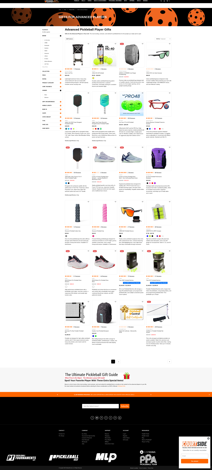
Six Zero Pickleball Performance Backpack (154, 177)
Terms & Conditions (143, 468)
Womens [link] (46, 97)
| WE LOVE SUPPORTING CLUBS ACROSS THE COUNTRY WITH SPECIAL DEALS (102, 394)
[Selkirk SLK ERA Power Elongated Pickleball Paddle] (77, 104)
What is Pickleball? (147, 439)
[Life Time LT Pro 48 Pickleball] (132, 104)
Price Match (108, 439)
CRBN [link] (45, 42)
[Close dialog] (208, 438)
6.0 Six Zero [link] (47, 40)
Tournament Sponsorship (88, 435)
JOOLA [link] (46, 56)
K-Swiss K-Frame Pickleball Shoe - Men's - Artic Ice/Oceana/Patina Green (128, 177)
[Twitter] (115, 417)
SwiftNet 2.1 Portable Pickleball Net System (154, 331)
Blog (143, 437)
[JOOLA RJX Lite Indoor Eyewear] (159, 55)
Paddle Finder (145, 433)
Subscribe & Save (109, 443)
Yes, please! (194, 461)
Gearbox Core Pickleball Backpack (100, 331)
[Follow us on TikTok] (110, 417)
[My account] (164, 0)
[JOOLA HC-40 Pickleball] (104, 55)
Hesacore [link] (46, 53)
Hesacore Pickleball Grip (98, 231)
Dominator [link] (46, 45)
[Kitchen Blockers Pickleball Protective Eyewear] (159, 104)
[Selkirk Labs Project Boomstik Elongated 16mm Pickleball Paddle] (104, 104)
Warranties (107, 437)
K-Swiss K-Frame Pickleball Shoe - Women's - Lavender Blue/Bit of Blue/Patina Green (100, 178)
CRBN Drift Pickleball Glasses (126, 231)
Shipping (107, 435)
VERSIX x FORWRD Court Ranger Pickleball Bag (127, 73)
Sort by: (158, 38)
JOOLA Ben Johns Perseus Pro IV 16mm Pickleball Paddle (73, 177)
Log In (124, 433)
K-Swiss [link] (46, 58)
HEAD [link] (45, 50)
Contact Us (62, 433)
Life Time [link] (46, 64)
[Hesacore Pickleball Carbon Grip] (77, 212)
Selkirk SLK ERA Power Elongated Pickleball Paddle (73, 123)
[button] (88, 44)
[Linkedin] (119, 417)
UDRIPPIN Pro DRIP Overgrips (153, 231)
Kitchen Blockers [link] (48, 61)
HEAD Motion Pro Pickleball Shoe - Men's (100, 281)
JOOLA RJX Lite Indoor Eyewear (154, 73)
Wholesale (84, 441)
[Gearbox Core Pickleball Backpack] (104, 312)
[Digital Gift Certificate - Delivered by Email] (132, 312)
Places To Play (145, 441)
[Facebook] (92, 417)
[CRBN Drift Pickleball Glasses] (132, 212)
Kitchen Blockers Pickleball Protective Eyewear (155, 123)
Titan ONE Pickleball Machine (126, 280)
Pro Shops (61, 435)
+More (162, 128)
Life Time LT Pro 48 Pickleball (126, 122)
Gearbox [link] (46, 48)
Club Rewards (85, 439)
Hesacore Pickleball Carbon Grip (72, 231)
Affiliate (107, 441)
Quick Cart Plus (69, 73)
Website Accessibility (134, 468)
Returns (107, 433)
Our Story (84, 433)
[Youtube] (97, 417)
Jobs (83, 443)
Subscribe (125, 406)
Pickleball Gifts (121, 386)
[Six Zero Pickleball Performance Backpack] (159, 158)
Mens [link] (45, 94)
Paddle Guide (145, 435)
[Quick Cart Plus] (77, 55)
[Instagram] (106, 417)
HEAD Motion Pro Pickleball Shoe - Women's (73, 281)
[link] (45, 66)
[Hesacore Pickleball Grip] (104, 212)
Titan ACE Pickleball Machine (153, 280)
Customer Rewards (87, 437)
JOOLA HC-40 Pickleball (98, 73)
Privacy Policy (150, 468)
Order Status (126, 437)
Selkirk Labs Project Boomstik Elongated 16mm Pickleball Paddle (100, 123)
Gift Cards (125, 439)
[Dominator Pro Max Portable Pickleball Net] (77, 312)
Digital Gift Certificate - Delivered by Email (127, 331)
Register (125, 435)
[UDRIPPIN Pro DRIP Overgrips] (159, 212)
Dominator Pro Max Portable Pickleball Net (74, 331)
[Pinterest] (101, 417)
